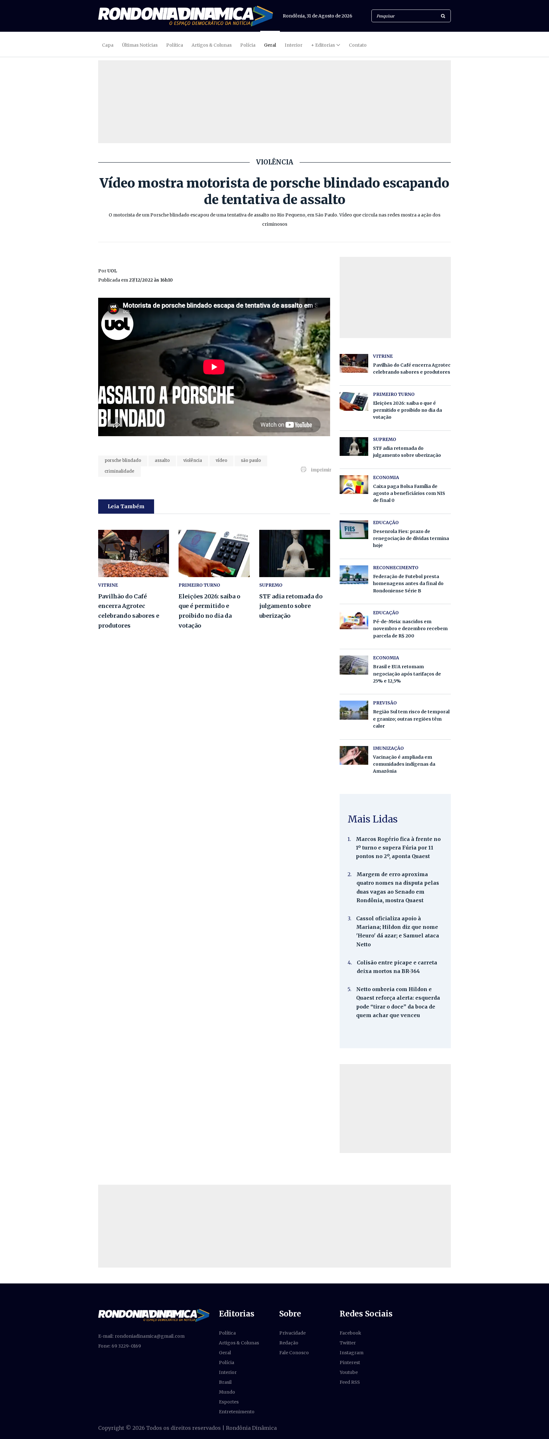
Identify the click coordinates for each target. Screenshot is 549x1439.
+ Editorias (323, 45)
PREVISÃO (385, 703)
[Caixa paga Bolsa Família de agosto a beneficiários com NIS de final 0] (354, 484)
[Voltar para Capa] (185, 16)
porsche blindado (123, 460)
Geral (270, 45)
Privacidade (292, 1333)
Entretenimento (236, 1412)
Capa (107, 45)
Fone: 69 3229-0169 (119, 1346)
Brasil (225, 1382)
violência (192, 460)
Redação (288, 1343)
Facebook (350, 1333)
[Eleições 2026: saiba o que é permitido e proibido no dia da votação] (214, 553)
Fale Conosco (294, 1353)
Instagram (351, 1353)
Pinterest (350, 1362)
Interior (293, 45)
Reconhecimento (395, 567)
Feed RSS (350, 1382)
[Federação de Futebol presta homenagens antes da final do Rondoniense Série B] (354, 574)
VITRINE (108, 585)
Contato (358, 45)
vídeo (221, 460)
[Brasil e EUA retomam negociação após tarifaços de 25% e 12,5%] (354, 665)
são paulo (251, 460)
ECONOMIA (386, 477)
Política (174, 45)
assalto (162, 460)
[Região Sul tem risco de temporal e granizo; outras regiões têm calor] (354, 710)
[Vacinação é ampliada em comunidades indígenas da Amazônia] (354, 755)
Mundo (227, 1392)
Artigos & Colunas (212, 45)
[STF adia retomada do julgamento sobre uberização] (294, 553)
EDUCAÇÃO (386, 522)
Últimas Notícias (140, 45)
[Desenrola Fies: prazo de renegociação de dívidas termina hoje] (354, 529)
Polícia (247, 45)
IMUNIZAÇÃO (388, 748)
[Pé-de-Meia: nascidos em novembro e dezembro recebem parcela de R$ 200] (354, 619)
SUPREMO (270, 585)
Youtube (349, 1372)
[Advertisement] (395, 1108)
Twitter (348, 1343)
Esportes (229, 1402)
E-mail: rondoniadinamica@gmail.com (141, 1336)
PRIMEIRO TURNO (199, 585)
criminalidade (119, 471)
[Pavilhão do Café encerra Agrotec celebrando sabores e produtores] (133, 553)
